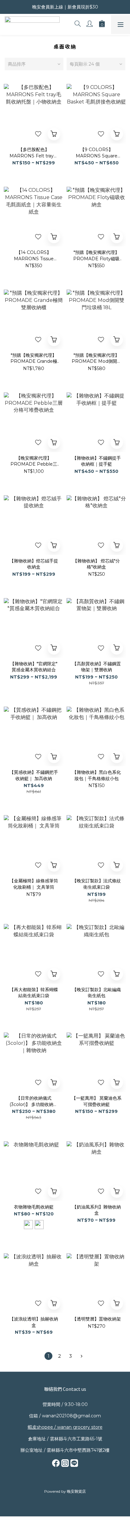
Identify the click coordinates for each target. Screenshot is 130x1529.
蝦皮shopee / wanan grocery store (65, 1427)
